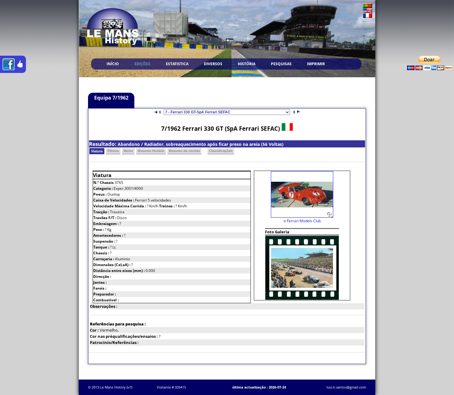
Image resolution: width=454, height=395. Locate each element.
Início (113, 63)
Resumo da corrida (184, 151)
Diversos (213, 63)
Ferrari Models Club (304, 220)
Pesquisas (281, 63)
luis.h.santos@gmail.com (346, 387)
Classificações (221, 151)
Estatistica (177, 63)
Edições (142, 63)
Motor (128, 151)
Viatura (97, 151)
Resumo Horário (151, 151)
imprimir (316, 63)
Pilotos (113, 151)
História (246, 63)
